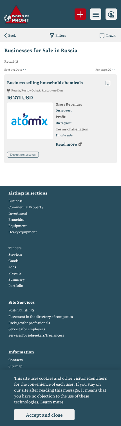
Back (12, 35)
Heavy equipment (22, 232)
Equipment (17, 225)
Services (15, 254)
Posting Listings (21, 310)
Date (18, 69)
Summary (16, 279)
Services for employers (26, 329)
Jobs (12, 267)
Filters (60, 35)
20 (109, 69)
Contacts (15, 359)
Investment (17, 213)
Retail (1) (11, 61)
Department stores (23, 154)
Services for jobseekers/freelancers (36, 335)
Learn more (52, 402)
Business (15, 200)
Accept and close (44, 414)
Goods (13, 260)
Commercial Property (25, 207)
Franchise (16, 219)
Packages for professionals (29, 322)
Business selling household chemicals (45, 82)
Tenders (14, 248)
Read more (66, 144)
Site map (15, 366)
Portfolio (15, 285)
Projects (14, 273)
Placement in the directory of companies (40, 316)
